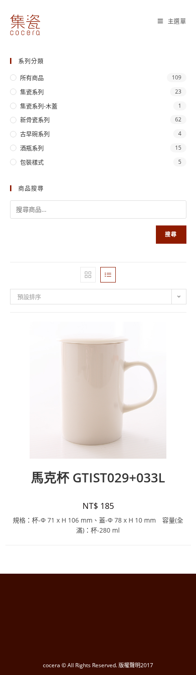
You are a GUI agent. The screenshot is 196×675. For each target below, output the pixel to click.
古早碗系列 (35, 134)
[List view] (108, 275)
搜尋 (171, 234)
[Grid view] (88, 275)
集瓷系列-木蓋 (38, 106)
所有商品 (32, 77)
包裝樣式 (32, 162)
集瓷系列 (32, 92)
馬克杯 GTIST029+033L (98, 477)
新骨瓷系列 (35, 119)
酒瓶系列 (32, 148)
